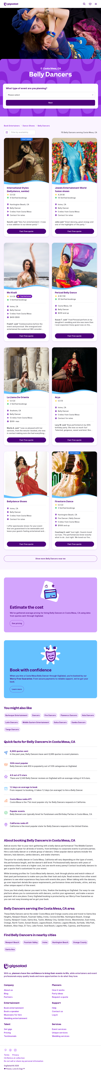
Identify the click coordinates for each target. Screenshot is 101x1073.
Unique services (60, 1032)
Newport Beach (12, 942)
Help (54, 1008)
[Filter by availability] (22, 132)
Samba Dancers (78, 722)
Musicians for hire (13, 1015)
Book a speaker (11, 1011)
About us (8, 990)
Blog (6, 993)
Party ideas (57, 993)
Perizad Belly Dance (66, 292)
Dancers (36, 715)
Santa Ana (10, 949)
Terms (6, 1055)
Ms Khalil (12, 292)
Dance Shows (29, 126)
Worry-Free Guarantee (21, 678)
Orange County (80, 942)
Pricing (7, 1032)
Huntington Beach (60, 942)
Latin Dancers (11, 722)
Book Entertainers (12, 126)
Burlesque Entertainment (16, 715)
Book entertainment (14, 1008)
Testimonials (10, 1036)
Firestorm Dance (64, 501)
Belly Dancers (44, 126)
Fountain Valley (31, 942)
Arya (57, 397)
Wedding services (60, 1036)
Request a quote (60, 997)
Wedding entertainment (15, 1018)
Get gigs (8, 1029)
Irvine (44, 942)
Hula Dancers (88, 715)
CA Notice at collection (14, 1058)
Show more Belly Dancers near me (50, 559)
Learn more (17, 689)
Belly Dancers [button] (50, 74)
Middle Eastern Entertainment (36, 722)
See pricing (17, 623)
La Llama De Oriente (18, 397)
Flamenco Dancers (69, 715)
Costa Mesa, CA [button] (52, 68)
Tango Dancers (12, 729)
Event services (59, 1029)
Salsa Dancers (60, 722)
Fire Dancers (50, 715)
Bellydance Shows (17, 501)
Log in (55, 1015)
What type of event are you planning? (26, 88)
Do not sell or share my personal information (23, 1061)
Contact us (57, 1011)
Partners (8, 997)
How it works (58, 990)
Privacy (15, 1055)
